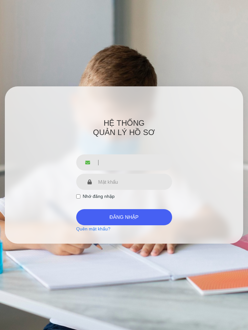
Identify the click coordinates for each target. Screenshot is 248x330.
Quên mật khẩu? (93, 228)
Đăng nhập (124, 217)
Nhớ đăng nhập (99, 196)
